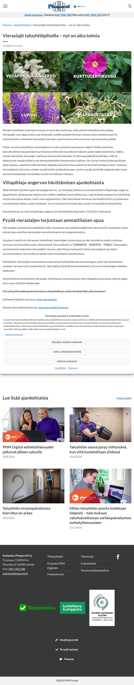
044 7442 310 (93, 14)
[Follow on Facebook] (118, 557)
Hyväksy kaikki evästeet (67, 342)
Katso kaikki (124, 398)
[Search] (129, 6)
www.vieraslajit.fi (46, 299)
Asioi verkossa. (34, 14)
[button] (5, 6)
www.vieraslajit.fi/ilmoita (53, 307)
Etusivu (7, 25)
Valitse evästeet (67, 361)
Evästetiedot (60, 368)
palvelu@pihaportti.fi (15, 573)
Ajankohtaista (22, 25)
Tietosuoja (72, 368)
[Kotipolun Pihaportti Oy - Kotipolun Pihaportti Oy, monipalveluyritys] (67, 6)
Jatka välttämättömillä (67, 351)
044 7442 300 (63, 14)
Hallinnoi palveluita (14, 334)
